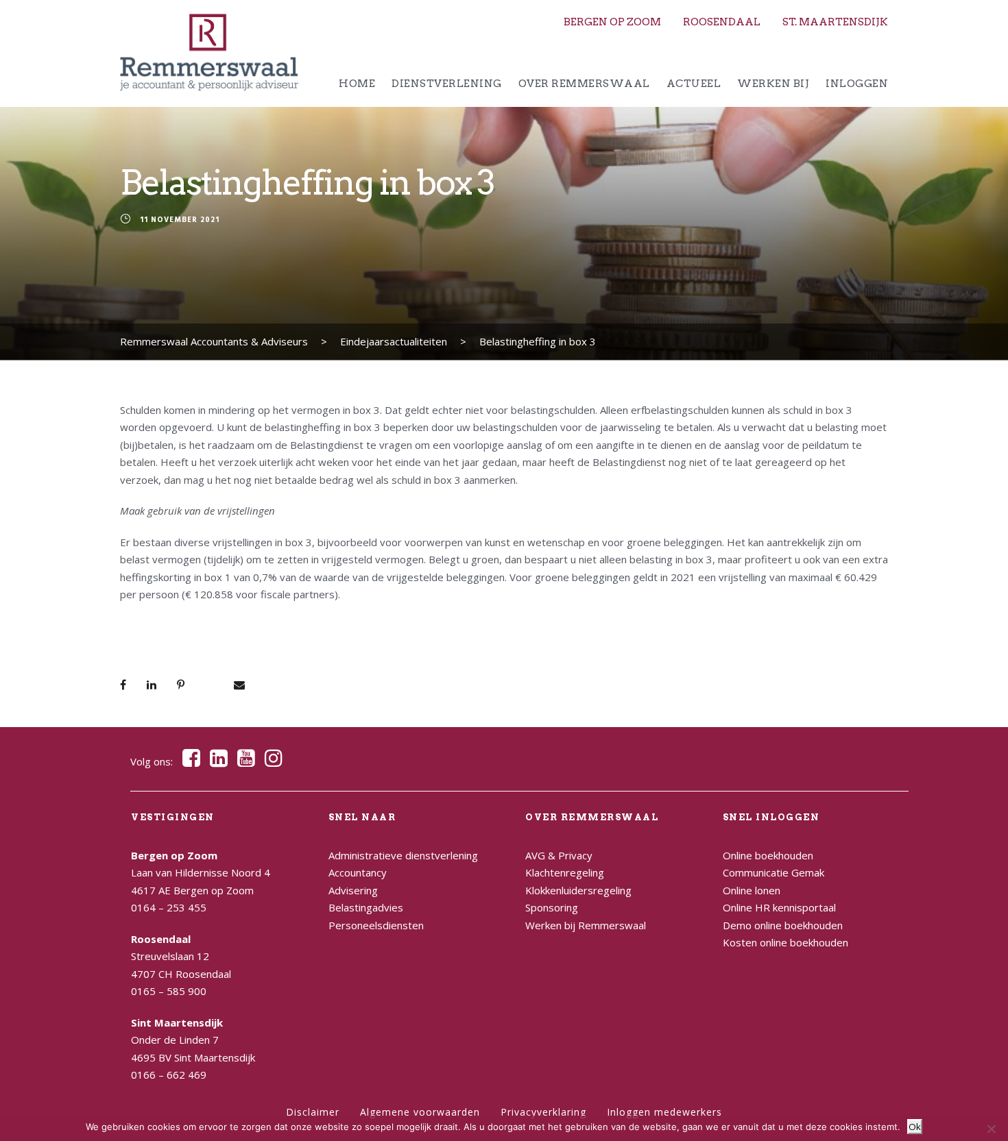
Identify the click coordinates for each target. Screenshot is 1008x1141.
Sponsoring (551, 907)
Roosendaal (721, 22)
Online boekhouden (768, 855)
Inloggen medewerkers (664, 1111)
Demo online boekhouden (783, 925)
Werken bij (773, 83)
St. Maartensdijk (835, 22)
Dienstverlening (447, 83)
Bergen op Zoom (612, 22)
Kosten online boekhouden (785, 942)
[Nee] (991, 1129)
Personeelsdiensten (376, 925)
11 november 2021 (179, 220)
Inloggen (857, 83)
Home (357, 83)
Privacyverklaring (543, 1111)
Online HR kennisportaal (779, 907)
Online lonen (751, 890)
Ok (915, 1126)
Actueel (694, 83)
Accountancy (357, 872)
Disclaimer (312, 1111)
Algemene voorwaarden (420, 1111)
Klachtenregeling (564, 872)
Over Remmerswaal (584, 83)
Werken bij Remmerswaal (585, 925)
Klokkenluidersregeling (578, 890)
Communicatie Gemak (773, 872)
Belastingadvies (365, 907)
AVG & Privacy (558, 855)
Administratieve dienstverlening (403, 855)
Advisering (353, 890)
